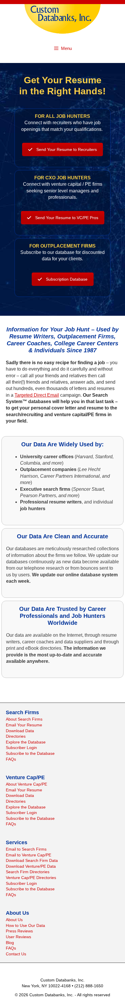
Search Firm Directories (27, 871)
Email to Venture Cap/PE (28, 855)
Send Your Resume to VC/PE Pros (66, 217)
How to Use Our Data (25, 925)
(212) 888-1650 (88, 985)
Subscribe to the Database (30, 753)
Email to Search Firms (26, 849)
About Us (14, 919)
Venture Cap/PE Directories (31, 877)
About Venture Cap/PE (26, 784)
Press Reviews (19, 931)
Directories (16, 736)
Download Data (20, 730)
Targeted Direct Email (37, 395)
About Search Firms (24, 719)
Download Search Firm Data (32, 860)
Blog (10, 942)
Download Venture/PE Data (31, 866)
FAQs (11, 759)
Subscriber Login (21, 747)
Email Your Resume (24, 725)
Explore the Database (26, 742)
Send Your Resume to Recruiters (66, 149)
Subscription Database (67, 279)
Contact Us (16, 954)
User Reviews (18, 936)
